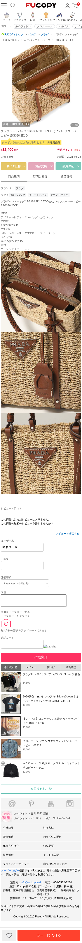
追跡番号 (66, 176)
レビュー (31, 667)
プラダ (20, 188)
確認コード (7, 637)
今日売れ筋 (10, 667)
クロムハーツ (44, 26)
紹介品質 (48, 845)
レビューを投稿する (67, 533)
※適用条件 (53, 142)
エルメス (63, 26)
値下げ (51, 667)
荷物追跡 (8, 836)
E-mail (5, 559)
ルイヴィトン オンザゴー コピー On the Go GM (42, 818)
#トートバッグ (38, 194)
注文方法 (48, 827)
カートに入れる (49, 935)
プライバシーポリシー (16, 863)
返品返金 (8, 854)
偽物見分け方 (11, 845)
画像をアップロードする (15, 612)
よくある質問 (51, 854)
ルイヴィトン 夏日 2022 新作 (31, 813)
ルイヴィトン (23, 26)
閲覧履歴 (71, 667)
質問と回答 (40, 176)
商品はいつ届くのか (55, 863)
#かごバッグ (17, 194)
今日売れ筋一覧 (41, 789)
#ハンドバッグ (59, 194)
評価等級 (6, 577)
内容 (3, 592)
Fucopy (39, 916)
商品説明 (14, 176)
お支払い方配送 (52, 836)
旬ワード (6, 26)
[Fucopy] (4, 5)
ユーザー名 (7, 540)
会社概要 (8, 827)
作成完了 (41, 657)
